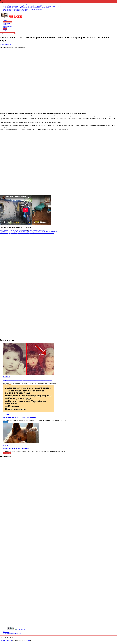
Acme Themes (26, 640)
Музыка (5, 27)
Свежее (5, 20)
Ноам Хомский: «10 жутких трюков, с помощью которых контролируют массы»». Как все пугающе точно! (32, 6)
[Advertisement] (48, 80)
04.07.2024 (6, 414)
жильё (20, 230)
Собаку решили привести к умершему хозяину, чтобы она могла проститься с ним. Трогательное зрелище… (29, 231)
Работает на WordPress (6, 640)
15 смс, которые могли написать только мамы (15, 10)
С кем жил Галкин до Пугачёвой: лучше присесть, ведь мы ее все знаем (22, 9)
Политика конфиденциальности (12, 633)
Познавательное (7, 26)
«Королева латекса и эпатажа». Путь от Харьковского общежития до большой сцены (26, 7)
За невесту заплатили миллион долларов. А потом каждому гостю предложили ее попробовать (29, 5)
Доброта (15, 230)
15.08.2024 (6, 377)
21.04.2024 (6, 445)
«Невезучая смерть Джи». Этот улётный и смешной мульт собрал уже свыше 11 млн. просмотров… (27, 233)
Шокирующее (7, 23)
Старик (43, 230)
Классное (24, 230)
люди (34, 230)
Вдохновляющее (7, 21)
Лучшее (30, 230)
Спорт (5, 30)
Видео (5, 29)
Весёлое (5, 24)
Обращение (6, 632)
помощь (38, 230)
